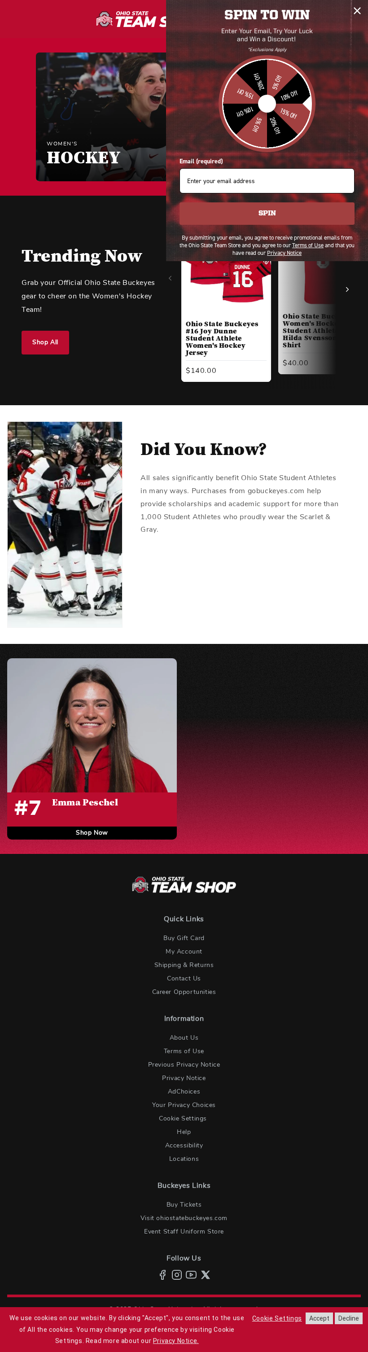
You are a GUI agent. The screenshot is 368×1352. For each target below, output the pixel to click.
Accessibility (184, 1145)
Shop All (45, 342)
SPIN (267, 213)
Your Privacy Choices (184, 1105)
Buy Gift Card (184, 938)
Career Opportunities (184, 992)
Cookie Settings (183, 1119)
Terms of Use (184, 1051)
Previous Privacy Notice (184, 1065)
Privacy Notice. (176, 1340)
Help (184, 1132)
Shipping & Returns (184, 965)
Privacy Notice (184, 1078)
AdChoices (184, 1092)
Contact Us (184, 979)
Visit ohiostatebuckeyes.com (184, 1218)
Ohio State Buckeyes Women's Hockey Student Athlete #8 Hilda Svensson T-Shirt (319, 331)
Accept (319, 1318)
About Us (184, 1038)
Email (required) (201, 161)
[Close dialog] (357, 11)
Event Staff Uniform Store (184, 1232)
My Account (184, 952)
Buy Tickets (184, 1205)
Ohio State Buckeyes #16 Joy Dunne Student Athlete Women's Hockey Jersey (222, 339)
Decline (348, 1318)
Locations (184, 1159)
